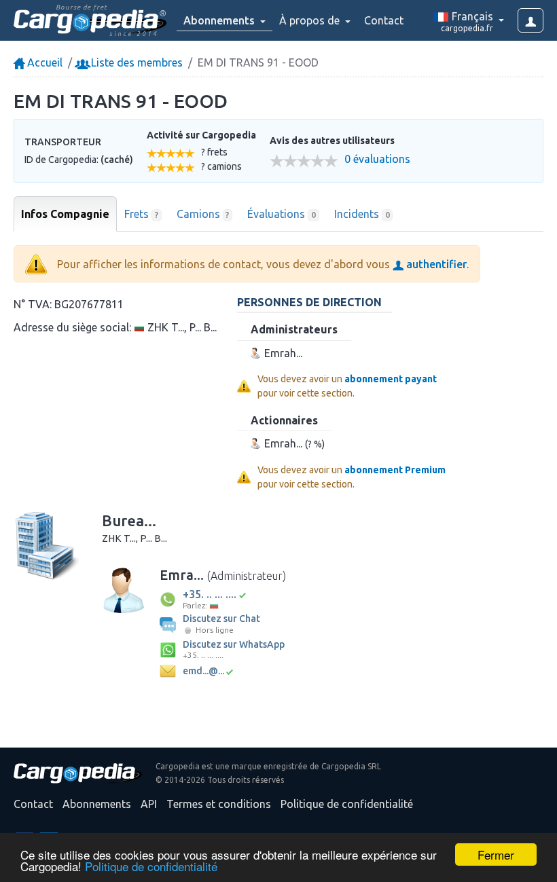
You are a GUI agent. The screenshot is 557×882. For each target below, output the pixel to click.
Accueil (43, 62)
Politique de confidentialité (151, 866)
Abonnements (96, 804)
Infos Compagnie (65, 214)
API (149, 804)
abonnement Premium (395, 469)
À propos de (310, 20)
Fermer (496, 854)
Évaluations (281, 214)
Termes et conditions (218, 804)
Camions (203, 214)
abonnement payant (390, 378)
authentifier (435, 264)
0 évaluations (377, 159)
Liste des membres (135, 62)
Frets (141, 214)
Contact (383, 20)
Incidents (362, 214)
